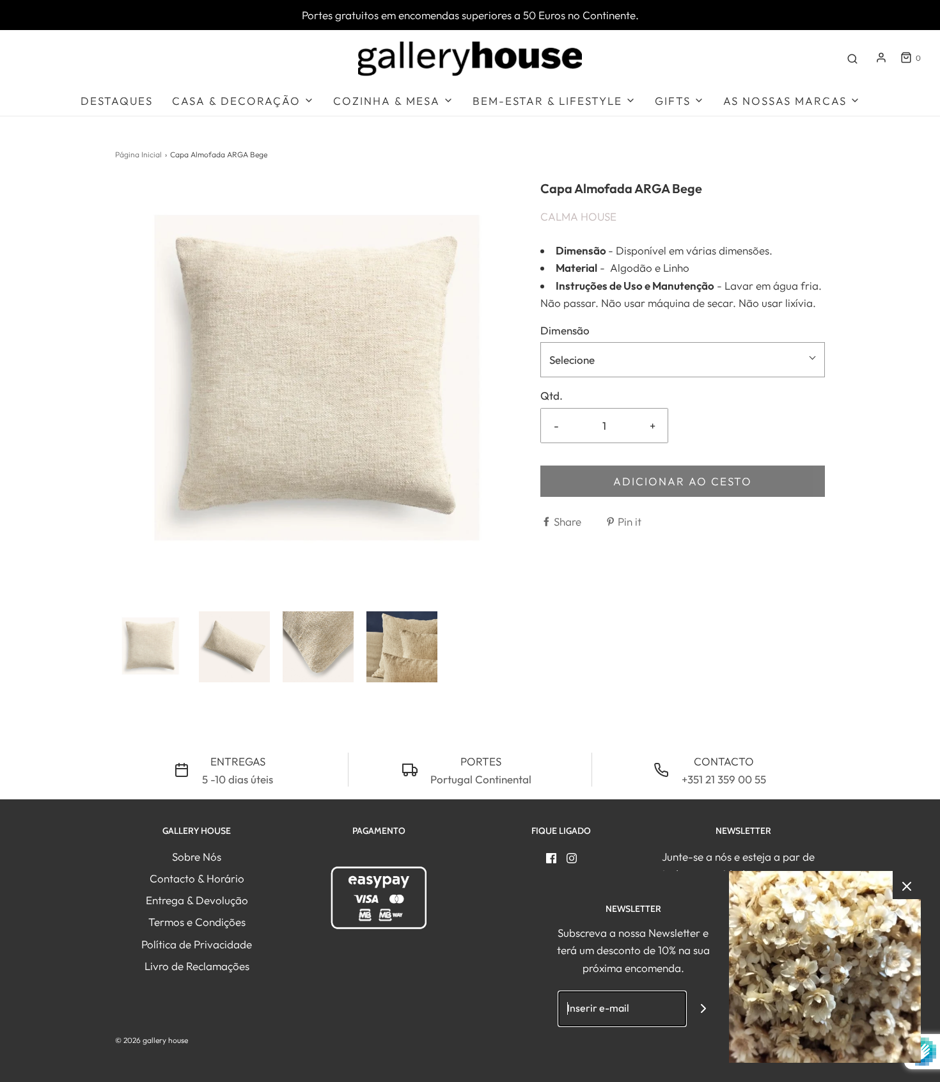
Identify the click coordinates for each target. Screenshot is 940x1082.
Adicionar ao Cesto (682, 481)
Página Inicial (138, 154)
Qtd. (551, 395)
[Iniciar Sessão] (881, 57)
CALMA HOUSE (578, 216)
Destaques (117, 100)
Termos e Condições (197, 922)
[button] (150, 646)
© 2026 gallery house (151, 1040)
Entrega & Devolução (197, 900)
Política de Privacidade (196, 944)
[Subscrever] (703, 1008)
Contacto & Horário (197, 878)
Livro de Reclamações (197, 966)
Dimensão (565, 330)
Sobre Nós (196, 856)
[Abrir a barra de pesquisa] (852, 58)
